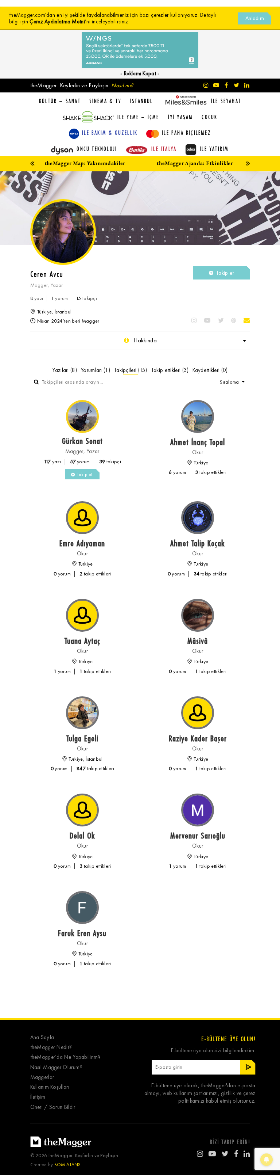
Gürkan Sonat (82, 441)
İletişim (37, 1097)
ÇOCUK (209, 117)
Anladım (254, 18)
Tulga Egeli (82, 738)
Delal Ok (82, 835)
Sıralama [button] (230, 382)
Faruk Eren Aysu (82, 933)
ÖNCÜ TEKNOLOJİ (97, 149)
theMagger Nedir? (51, 1047)
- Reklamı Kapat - (139, 73)
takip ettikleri (210, 472)
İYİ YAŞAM (180, 117)
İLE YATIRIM (214, 149)
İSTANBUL (141, 101)
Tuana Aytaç (82, 641)
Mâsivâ (197, 641)
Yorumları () (95, 370)
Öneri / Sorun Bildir (52, 1107)
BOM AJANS (67, 1164)
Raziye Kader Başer (198, 738)
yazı (36, 298)
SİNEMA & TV (105, 101)
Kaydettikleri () (210, 370)
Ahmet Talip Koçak (197, 543)
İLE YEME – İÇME (138, 117)
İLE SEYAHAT (226, 101)
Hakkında (144, 340)
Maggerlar (42, 1077)
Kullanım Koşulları (49, 1087)
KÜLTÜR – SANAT (60, 101)
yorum (59, 298)
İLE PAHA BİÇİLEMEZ (186, 133)
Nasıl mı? (122, 85)
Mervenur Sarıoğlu (197, 835)
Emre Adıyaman (82, 543)
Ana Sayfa (42, 1037)
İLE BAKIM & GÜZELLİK (109, 133)
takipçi (86, 298)
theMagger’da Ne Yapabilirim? (65, 1057)
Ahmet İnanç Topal (197, 442)
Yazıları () (64, 370)
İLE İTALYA (163, 149)
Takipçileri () (130, 370)
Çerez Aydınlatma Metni (57, 21)
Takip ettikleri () (170, 370)
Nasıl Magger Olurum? (56, 1067)
